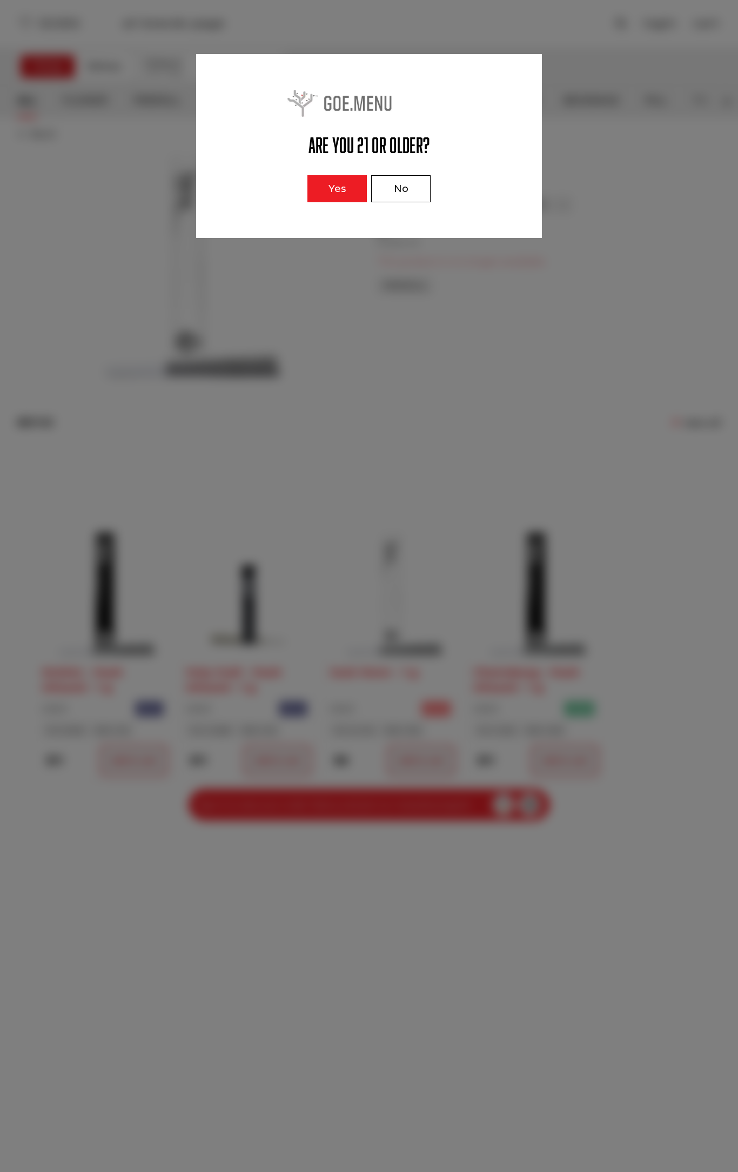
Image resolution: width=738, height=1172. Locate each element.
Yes (337, 189)
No (401, 189)
